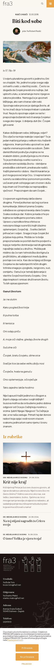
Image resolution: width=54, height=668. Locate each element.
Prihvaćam (27, 648)
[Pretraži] (42, 3)
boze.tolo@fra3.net (12, 585)
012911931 (7, 622)
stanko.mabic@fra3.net (13, 598)
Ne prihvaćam (27, 657)
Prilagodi (27, 664)
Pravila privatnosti (15, 640)
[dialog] (27, 648)
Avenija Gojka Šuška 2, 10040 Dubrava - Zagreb (13, 610)
